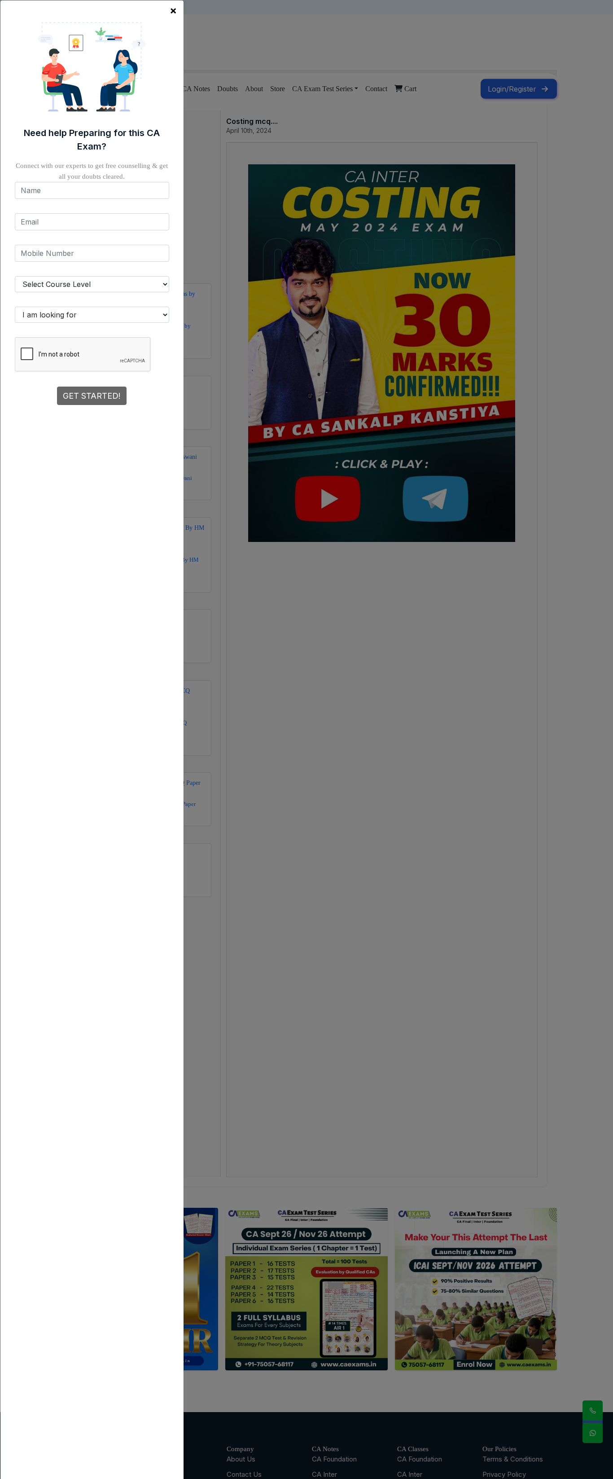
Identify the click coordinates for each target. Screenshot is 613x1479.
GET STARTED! (92, 396)
